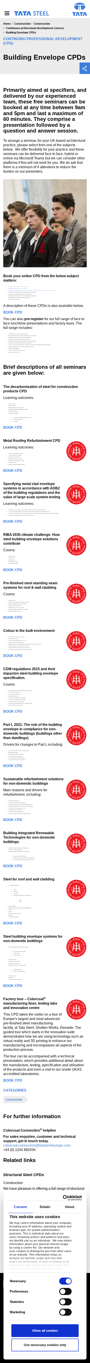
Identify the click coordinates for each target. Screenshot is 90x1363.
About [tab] (69, 1207)
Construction (22, 23)
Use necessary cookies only (45, 1345)
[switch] (65, 1291)
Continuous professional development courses (35, 28)
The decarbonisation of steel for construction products (18, 286)
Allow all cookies (45, 1330)
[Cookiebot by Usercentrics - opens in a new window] (63, 1198)
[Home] (31, 13)
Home (7, 23)
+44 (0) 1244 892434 (19, 1150)
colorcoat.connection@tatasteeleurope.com (36, 1145)
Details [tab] (45, 1207)
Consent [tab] (20, 1207)
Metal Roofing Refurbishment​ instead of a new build (17, 288)
